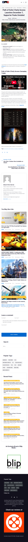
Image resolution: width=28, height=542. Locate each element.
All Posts (14, 18)
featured (7, 482)
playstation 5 (19, 485)
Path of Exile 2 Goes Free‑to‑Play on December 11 (12, 406)
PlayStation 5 (15, 296)
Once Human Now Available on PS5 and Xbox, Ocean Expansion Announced (14, 436)
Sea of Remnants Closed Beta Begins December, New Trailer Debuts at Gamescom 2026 (14, 391)
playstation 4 (18, 362)
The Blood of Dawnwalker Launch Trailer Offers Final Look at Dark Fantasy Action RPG (14, 383)
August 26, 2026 (7, 385)
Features (7, 412)
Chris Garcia (19, 7)
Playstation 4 (9, 296)
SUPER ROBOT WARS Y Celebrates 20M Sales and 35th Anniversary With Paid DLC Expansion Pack (13, 254)
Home (9, 18)
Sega (4, 367)
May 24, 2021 (23, 306)
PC (5, 296)
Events (6, 380)
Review (13, 487)
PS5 (21, 296)
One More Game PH (8, 536)
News (3, 7)
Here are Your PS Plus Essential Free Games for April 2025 (13, 226)
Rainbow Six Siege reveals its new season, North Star (13, 302)
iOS (11, 482)
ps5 (9, 487)
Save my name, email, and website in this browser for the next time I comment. (15, 321)
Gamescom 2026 (12, 380)
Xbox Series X (15, 297)
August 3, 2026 (8, 257)
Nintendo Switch (7, 362)
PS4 (19, 296)
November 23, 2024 (8, 7)
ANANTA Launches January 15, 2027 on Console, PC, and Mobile (12, 399)
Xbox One (5, 297)
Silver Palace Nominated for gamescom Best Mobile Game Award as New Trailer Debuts (14, 421)
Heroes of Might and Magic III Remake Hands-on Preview (12, 414)
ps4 (5, 487)
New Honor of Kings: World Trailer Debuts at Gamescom (13, 280)
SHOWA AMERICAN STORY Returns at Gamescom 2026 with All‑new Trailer (12, 429)
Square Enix (9, 367)
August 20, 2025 (8, 283)
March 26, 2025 (8, 229)
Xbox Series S (9, 297)
